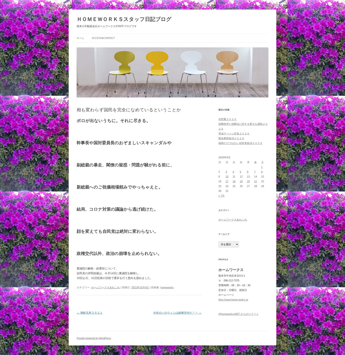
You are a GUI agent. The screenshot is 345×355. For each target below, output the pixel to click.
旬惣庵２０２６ (227, 119)
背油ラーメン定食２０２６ (234, 133)
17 (227, 181)
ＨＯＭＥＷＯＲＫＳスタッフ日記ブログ (124, 19)
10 (227, 176)
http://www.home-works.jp (233, 299)
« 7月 (221, 195)
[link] (139, 273)
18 (234, 181)
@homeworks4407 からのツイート (238, 314)
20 (248, 181)
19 (241, 181)
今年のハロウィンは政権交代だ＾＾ (177, 312)
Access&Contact (103, 38)
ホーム (80, 38)
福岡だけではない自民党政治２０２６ (240, 143)
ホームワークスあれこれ (105, 287)
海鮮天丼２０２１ (90, 312)
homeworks (167, 287)
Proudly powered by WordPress (94, 338)
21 (255, 181)
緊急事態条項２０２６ (231, 138)
